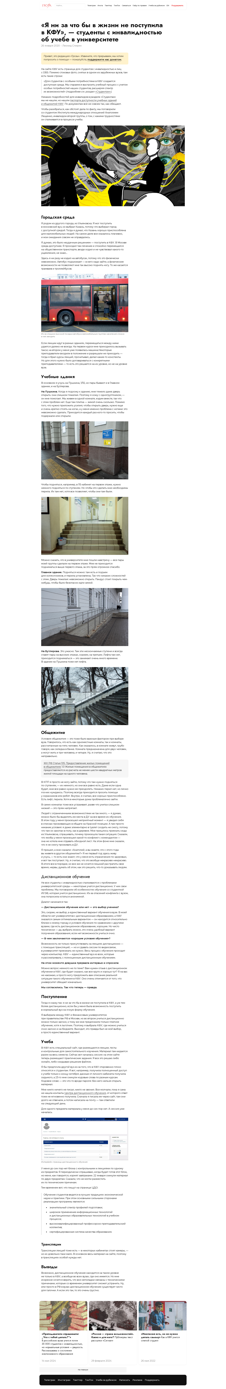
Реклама (137, 1380)
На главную (83, 1370)
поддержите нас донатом (104, 59)
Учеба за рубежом (157, 5)
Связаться (126, 5)
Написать (124, 1380)
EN (168, 5)
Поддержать (152, 1380)
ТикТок (117, 5)
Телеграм (91, 5)
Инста (100, 5)
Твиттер (108, 5)
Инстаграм (64, 1380)
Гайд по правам (140, 5)
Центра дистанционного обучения (85, 1093)
